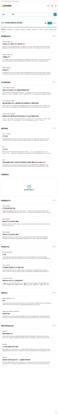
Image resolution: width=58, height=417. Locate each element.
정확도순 (49, 23)
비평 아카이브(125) (53, 29)
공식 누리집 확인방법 (20, 1)
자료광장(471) (35, 29)
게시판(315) (40, 29)
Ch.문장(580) (17, 29)
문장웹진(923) (10, 29)
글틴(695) (23, 29)
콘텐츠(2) (46, 29)
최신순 (55, 23)
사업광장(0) (28, 29)
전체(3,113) (3, 29)
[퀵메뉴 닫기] (56, 411)
